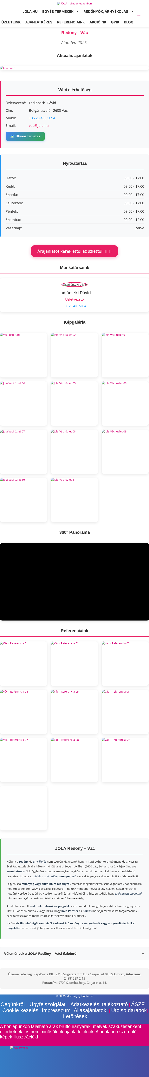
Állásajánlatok (91, 1010)
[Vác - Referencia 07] (23, 760)
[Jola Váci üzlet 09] (125, 452)
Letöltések (75, 1016)
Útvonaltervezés (25, 136)
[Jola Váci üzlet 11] (74, 500)
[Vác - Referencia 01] (23, 663)
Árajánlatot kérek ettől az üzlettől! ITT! (74, 251)
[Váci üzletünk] (23, 355)
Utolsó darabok (129, 1010)
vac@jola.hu (39, 125)
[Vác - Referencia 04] (23, 712)
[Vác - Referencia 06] (125, 712)
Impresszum (56, 1010)
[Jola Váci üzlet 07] (23, 452)
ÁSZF (138, 1004)
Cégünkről (13, 1004)
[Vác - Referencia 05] (74, 712)
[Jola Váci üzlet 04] (23, 403)
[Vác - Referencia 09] (125, 760)
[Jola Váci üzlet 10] (23, 500)
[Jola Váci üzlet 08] (74, 452)
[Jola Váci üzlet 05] (74, 403)
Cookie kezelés (20, 1010)
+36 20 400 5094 (42, 118)
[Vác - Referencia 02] (74, 663)
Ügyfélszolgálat (48, 1004)
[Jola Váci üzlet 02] (74, 355)
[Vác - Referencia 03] (125, 663)
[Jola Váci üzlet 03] (125, 355)
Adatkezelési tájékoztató (99, 1004)
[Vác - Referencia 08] (74, 760)
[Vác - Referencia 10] (23, 808)
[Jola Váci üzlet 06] (125, 403)
